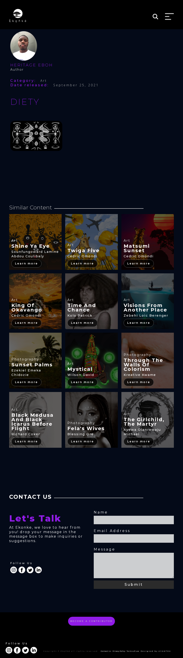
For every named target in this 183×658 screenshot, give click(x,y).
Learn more (26, 263)
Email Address (112, 531)
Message (104, 549)
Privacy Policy (118, 651)
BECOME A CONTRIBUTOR (91, 621)
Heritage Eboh (31, 65)
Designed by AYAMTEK (156, 651)
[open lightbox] (36, 138)
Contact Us (106, 651)
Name (101, 512)
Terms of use (133, 651)
